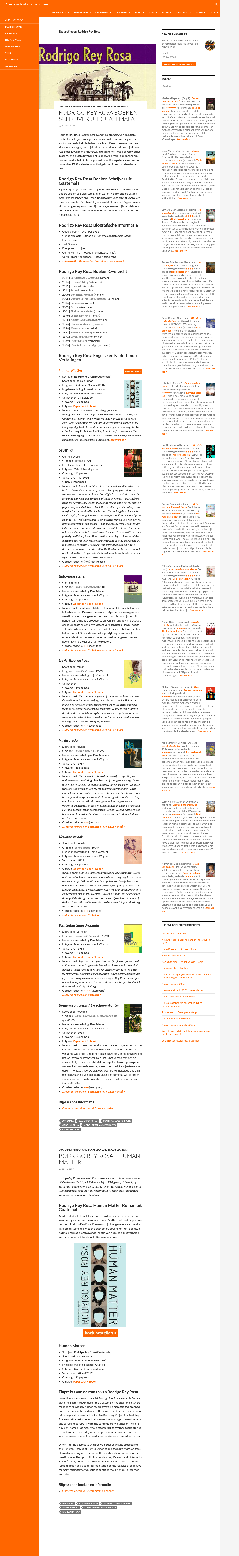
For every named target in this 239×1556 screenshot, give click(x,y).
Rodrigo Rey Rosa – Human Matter (99, 1159)
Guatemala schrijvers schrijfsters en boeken (88, 1108)
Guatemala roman (88, 1121)
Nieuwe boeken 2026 (173, 983)
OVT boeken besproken (174, 933)
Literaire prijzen (13, 40)
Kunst (152, 12)
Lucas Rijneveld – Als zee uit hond (180, 949)
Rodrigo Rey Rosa (71, 1129)
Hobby (138, 12)
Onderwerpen (12, 46)
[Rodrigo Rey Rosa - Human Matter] (100, 1333)
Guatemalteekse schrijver (117, 1121)
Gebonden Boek (83, 603)
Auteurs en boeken (14, 20)
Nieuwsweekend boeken (175, 968)
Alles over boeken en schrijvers (27, 4)
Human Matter (70, 370)
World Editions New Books (176, 1018)
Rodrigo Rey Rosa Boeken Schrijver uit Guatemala (98, 115)
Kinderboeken (81, 12)
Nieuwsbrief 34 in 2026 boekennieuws (182, 990)
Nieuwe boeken (59, 12)
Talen (8, 53)
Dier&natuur (182, 12)
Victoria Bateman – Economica (178, 996)
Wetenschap (11, 66)
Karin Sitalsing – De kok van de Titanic (182, 961)
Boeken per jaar (13, 27)
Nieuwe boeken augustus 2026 (178, 1024)
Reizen (199, 12)
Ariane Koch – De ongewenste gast (180, 1012)
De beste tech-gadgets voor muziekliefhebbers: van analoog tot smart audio (187, 976)
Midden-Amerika (82, 106)
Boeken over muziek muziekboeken (180, 1040)
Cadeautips (11, 33)
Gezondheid (122, 12)
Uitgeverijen (11, 59)
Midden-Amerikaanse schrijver (100, 1125)
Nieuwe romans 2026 (173, 955)
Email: (165, 53)
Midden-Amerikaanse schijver (110, 106)
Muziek (165, 12)
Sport (213, 12)
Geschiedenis (102, 12)
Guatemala (65, 106)
